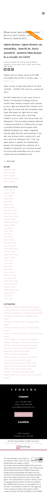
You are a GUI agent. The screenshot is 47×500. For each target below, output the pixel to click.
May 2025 (8, 234)
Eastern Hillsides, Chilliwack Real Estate (21, 342)
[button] (12, 390)
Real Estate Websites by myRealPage (29, 443)
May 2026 (8, 201)
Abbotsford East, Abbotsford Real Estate (21, 307)
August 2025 (9, 225)
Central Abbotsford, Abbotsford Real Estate (22, 310)
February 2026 (10, 210)
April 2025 (8, 237)
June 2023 (8, 299)
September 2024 (11, 254)
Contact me (23, 414)
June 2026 (8, 199)
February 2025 (10, 243)
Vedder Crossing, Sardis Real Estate (19, 372)
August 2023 (9, 293)
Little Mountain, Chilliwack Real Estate (20, 357)
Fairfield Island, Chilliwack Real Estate (20, 345)
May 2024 (8, 266)
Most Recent (9, 190)
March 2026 (9, 207)
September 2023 (11, 290)
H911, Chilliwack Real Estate (16, 354)
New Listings (9, 172)
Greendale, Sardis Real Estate (17, 351)
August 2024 (9, 257)
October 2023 (10, 287)
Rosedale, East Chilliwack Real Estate (20, 363)
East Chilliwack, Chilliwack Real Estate (20, 339)
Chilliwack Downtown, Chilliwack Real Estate (23, 313)
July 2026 (8, 196)
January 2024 (10, 278)
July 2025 (8, 228)
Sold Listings (9, 181)
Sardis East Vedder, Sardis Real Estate (20, 366)
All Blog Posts (10, 170)
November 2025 (11, 216)
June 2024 (8, 263)
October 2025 (10, 219)
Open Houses (9, 175)
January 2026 (10, 213)
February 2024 (10, 275)
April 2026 (8, 204)
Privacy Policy (9, 443)
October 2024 (10, 251)
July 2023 (8, 296)
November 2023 (11, 284)
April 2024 (8, 269)
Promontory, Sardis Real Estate (17, 360)
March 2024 (9, 272)
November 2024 (11, 249)
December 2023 (11, 281)
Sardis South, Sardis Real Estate (18, 369)
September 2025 (11, 222)
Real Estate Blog (11, 178)
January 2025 (10, 246)
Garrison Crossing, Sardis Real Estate (20, 348)
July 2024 (8, 260)
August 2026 (9, 193)
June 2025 (8, 231)
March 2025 (9, 240)
